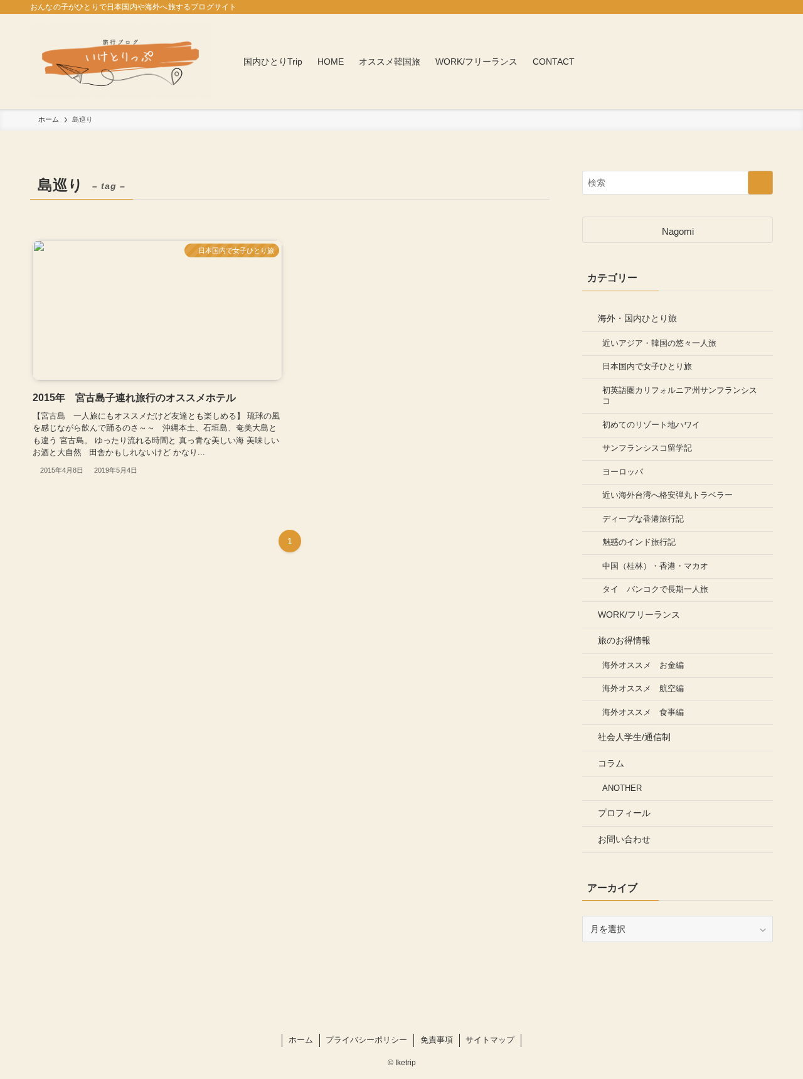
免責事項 (436, 1039)
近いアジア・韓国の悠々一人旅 (659, 343)
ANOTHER (622, 788)
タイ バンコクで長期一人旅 (655, 589)
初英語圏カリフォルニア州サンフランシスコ (679, 396)
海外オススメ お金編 (643, 665)
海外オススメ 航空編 (643, 688)
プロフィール (624, 813)
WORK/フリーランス (639, 614)
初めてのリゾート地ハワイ (651, 425)
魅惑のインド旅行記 (639, 542)
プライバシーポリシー (366, 1039)
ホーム (301, 1039)
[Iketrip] (120, 61)
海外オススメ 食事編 (643, 712)
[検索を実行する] (760, 183)
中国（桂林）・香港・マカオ (655, 566)
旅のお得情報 (624, 640)
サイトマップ (489, 1039)
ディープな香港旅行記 (643, 519)
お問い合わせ (624, 839)
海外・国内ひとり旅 (637, 318)
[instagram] (401, 1018)
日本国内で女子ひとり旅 (647, 366)
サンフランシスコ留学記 (647, 448)
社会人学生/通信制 (634, 737)
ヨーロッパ (622, 472)
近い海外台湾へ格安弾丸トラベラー (667, 495)
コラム (611, 763)
